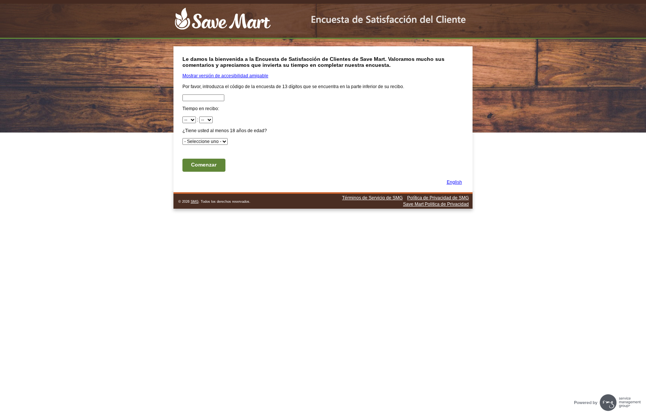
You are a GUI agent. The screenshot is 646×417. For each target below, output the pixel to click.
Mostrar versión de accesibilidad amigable (225, 75)
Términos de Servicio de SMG (372, 197)
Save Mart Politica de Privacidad (436, 204)
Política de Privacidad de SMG (438, 197)
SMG (195, 201)
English (454, 182)
